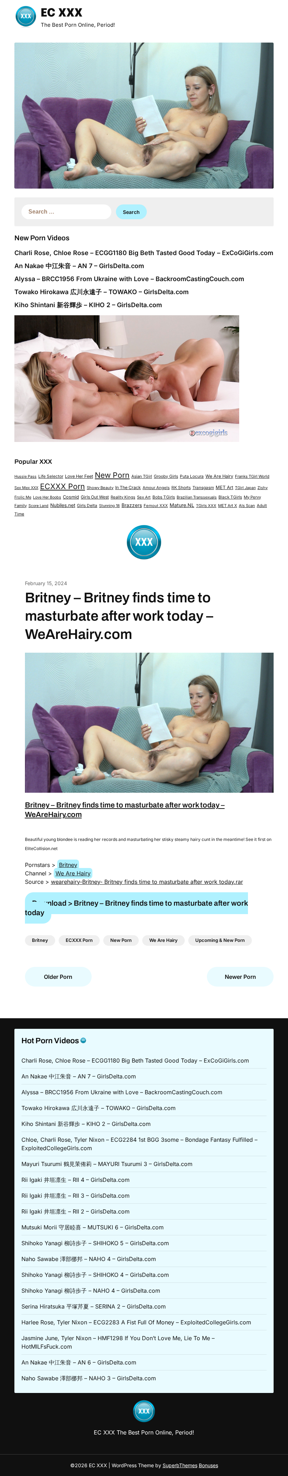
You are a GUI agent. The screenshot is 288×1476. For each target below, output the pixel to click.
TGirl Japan (245, 487)
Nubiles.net (62, 505)
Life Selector (50, 476)
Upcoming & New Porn (220, 940)
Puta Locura (192, 476)
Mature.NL (182, 505)
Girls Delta (87, 505)
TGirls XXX (206, 505)
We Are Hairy (219, 476)
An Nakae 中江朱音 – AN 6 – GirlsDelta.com (78, 1362)
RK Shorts (181, 487)
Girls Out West (95, 497)
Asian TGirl (141, 476)
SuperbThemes (180, 1465)
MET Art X (227, 505)
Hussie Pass (25, 476)
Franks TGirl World (252, 476)
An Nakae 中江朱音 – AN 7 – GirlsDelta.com (79, 266)
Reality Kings (123, 497)
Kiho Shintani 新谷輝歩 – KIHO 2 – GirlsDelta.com (88, 305)
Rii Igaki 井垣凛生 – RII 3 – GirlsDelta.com (75, 1195)
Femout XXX (156, 505)
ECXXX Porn (62, 486)
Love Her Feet (79, 476)
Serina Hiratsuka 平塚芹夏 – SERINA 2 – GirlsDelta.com (93, 1306)
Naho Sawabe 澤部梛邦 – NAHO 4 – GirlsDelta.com (88, 1258)
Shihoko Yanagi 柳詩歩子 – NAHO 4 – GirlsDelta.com (90, 1290)
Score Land (38, 505)
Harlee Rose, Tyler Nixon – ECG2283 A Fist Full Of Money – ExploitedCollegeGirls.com (136, 1322)
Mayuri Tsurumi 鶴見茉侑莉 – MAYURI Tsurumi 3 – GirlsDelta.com (106, 1163)
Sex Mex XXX (26, 487)
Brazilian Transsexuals (197, 497)
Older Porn (58, 976)
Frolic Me (22, 497)
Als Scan (247, 505)
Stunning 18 (109, 505)
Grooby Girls (166, 476)
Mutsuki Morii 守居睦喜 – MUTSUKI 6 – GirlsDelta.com (92, 1227)
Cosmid (71, 497)
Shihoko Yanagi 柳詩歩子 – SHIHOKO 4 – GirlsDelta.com (95, 1274)
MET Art (224, 487)
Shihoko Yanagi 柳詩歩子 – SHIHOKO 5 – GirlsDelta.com (95, 1243)
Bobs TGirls (163, 497)
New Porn (112, 475)
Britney (68, 864)
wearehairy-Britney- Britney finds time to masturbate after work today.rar (147, 881)
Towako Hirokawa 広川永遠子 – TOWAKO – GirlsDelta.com (101, 292)
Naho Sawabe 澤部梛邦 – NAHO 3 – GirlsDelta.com (88, 1378)
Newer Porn (240, 976)
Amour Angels (156, 487)
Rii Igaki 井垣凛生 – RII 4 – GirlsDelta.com (75, 1179)
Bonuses (208, 1465)
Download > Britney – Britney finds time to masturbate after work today (136, 908)
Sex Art (144, 497)
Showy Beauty (100, 487)
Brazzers (132, 505)
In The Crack (128, 487)
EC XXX (62, 13)
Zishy (262, 487)
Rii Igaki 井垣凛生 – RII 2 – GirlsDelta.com (75, 1211)
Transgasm (203, 487)
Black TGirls (230, 497)
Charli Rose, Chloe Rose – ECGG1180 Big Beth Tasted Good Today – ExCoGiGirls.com (143, 252)
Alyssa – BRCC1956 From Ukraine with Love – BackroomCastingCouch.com (129, 279)
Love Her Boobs (47, 497)
